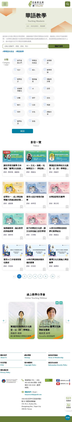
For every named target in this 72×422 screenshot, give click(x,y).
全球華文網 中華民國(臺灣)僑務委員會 (36, 4)
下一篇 (68, 321)
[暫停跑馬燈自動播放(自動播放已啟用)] (61, 302)
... (49, 276)
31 (53, 276)
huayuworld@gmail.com (33, 394)
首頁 (28, 26)
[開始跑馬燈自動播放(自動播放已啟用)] (57, 302)
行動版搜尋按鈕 (67, 4)
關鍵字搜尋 (59, 46)
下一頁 (58, 276)
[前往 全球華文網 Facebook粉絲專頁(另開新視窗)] (63, 380)
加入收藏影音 (21, 175)
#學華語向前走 (8, 51)
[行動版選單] (5, 4)
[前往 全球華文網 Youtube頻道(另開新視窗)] (63, 383)
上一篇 (4, 321)
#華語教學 (20, 51)
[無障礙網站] (48, 380)
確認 (22, 131)
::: (0, 33)
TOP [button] (67, 418)
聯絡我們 (28, 392)
